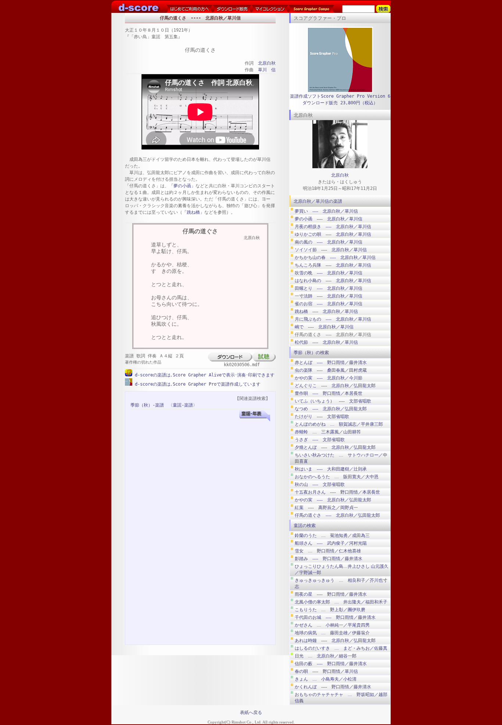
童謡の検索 (305, 525)
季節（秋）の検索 (311, 352)
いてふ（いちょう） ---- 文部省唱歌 (333, 401)
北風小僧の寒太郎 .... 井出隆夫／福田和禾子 (341, 602)
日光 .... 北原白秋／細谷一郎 (325, 656)
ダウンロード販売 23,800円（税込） (340, 102)
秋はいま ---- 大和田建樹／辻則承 (331, 469)
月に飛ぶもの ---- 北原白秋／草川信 (333, 319)
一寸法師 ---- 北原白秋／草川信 (328, 296)
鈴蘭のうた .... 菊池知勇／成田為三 (332, 535)
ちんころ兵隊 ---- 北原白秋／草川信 (333, 265)
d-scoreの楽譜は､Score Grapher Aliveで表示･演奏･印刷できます (203, 375)
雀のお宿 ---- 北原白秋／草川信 (328, 303)
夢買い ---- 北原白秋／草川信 (326, 211)
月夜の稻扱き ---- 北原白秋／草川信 (333, 226)
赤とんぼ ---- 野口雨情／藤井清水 (331, 362)
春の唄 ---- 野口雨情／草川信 (326, 671)
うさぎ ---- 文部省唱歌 (320, 439)
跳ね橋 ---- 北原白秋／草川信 (326, 311)
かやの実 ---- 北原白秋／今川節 (328, 377)
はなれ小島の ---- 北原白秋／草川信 (333, 280)
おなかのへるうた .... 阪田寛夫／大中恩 (337, 476)
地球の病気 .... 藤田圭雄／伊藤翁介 (332, 632)
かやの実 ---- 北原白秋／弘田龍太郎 (333, 499)
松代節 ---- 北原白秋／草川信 (326, 342)
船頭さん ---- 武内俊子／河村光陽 (331, 543)
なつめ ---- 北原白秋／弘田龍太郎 (331, 408)
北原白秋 (267, 63)
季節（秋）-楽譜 (147, 405)
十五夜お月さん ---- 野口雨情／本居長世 (337, 492)
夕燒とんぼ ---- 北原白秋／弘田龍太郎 (335, 447)
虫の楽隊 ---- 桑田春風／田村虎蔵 (331, 370)
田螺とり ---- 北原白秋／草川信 (328, 288)
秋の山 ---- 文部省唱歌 (320, 484)
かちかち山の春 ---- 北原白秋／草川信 (335, 257)
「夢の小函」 (182, 185)
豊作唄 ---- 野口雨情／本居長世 (328, 393)
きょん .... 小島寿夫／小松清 (325, 679)
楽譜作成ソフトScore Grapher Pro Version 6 (340, 96)
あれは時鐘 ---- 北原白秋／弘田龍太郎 (335, 640)
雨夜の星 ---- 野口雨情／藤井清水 (331, 594)
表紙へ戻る (251, 712)
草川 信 (267, 69)
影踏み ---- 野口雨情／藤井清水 (328, 558)
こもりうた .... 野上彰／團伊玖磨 (330, 609)
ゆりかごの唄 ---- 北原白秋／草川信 (333, 234)
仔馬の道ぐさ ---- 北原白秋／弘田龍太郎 (337, 515)
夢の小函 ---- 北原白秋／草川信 (328, 218)
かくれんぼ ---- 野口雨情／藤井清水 (333, 686)
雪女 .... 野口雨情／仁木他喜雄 (328, 550)
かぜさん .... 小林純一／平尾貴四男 (332, 625)
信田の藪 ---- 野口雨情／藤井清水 (331, 663)
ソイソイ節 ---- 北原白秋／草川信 (331, 249)
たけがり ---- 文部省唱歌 (322, 416)
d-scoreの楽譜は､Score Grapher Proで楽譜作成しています (196, 384)
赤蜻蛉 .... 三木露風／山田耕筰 (328, 431)
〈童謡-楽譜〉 (182, 405)
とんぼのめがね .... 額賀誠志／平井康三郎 (339, 424)
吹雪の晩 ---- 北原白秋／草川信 (328, 272)
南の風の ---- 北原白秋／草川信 (328, 242)
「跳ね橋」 (193, 212)
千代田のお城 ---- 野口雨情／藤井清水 (335, 617)
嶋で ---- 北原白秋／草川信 (324, 326)
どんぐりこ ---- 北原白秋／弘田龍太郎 (335, 385)
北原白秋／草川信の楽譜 (318, 201)
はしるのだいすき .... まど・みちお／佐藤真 (341, 648)
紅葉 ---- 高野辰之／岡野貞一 (326, 507)
